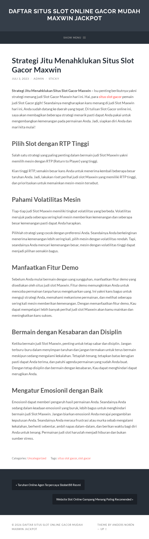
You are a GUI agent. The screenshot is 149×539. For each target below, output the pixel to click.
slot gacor (84, 458)
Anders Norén (123, 524)
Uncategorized (36, 458)
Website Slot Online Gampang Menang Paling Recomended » (94, 499)
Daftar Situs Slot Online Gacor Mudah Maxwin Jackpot (74, 15)
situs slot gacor (110, 96)
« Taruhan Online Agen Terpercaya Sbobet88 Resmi (48, 485)
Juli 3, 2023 (20, 78)
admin (39, 78)
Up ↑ (103, 529)
